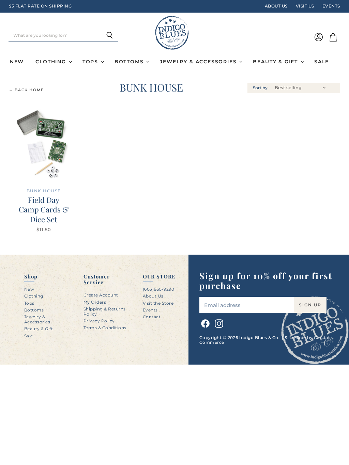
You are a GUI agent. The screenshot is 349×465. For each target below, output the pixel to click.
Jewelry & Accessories (199, 62)
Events (331, 6)
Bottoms (130, 62)
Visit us (305, 6)
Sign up (310, 304)
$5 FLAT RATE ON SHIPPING (40, 6)
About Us (276, 6)
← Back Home (26, 90)
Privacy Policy (99, 320)
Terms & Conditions (105, 327)
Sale (321, 62)
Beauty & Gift (276, 62)
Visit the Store (158, 303)
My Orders (95, 302)
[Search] (109, 36)
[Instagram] (218, 322)
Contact (152, 316)
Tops (91, 62)
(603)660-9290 (158, 289)
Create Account (101, 295)
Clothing (51, 62)
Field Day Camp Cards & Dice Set (44, 210)
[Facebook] (204, 322)
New (17, 62)
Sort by (260, 87)
